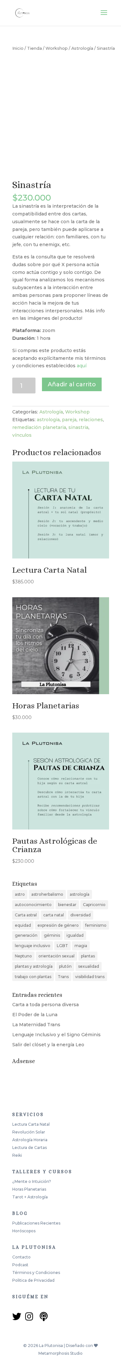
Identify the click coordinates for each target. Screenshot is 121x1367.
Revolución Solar (28, 1132)
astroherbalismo (47, 894)
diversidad (80, 915)
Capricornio (94, 904)
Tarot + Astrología (30, 1197)
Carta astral (26, 915)
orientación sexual (56, 956)
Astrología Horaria (29, 1139)
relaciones (91, 420)
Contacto (21, 1257)
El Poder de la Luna (34, 1014)
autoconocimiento (33, 904)
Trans (63, 976)
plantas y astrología (34, 966)
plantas (88, 956)
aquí (81, 366)
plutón (65, 966)
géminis (52, 935)
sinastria (78, 427)
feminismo (95, 925)
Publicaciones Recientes (36, 1223)
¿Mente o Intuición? (31, 1181)
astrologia (48, 420)
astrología (79, 894)
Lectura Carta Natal (31, 1124)
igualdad (75, 935)
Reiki (17, 1155)
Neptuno (23, 956)
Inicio (18, 48)
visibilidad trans (90, 976)
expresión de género (58, 925)
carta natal (53, 915)
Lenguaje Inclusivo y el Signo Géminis (56, 1035)
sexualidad (88, 966)
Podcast (20, 1264)
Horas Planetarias (29, 1189)
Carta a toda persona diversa (45, 1004)
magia (81, 945)
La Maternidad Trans (36, 1025)
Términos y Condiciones (36, 1272)
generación (26, 935)
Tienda (34, 48)
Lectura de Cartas (29, 1147)
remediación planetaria (39, 427)
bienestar (67, 904)
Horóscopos (23, 1230)
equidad (23, 925)
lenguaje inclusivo (32, 945)
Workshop (56, 48)
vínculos (22, 435)
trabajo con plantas (33, 976)
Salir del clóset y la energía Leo (48, 1045)
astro (20, 894)
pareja (69, 420)
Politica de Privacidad (33, 1280)
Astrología (82, 48)
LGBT (62, 945)
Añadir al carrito (72, 384)
